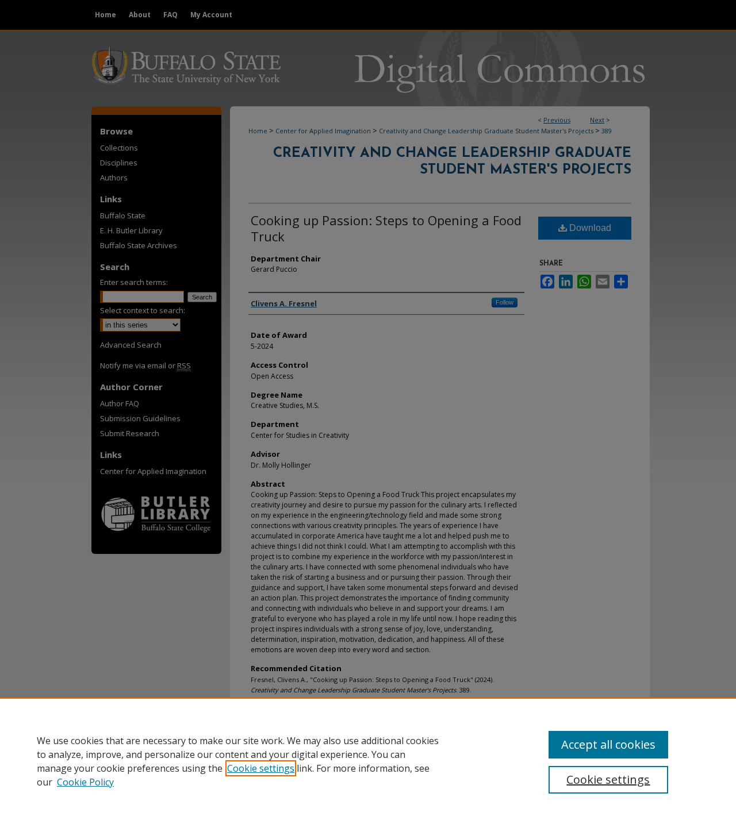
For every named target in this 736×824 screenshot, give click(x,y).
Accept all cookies (608, 744)
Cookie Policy (85, 782)
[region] (368, 761)
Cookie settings (260, 768)
